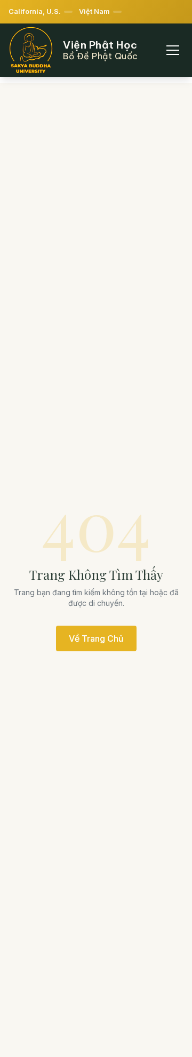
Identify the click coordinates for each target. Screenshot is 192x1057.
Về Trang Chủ (96, 638)
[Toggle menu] (172, 50)
